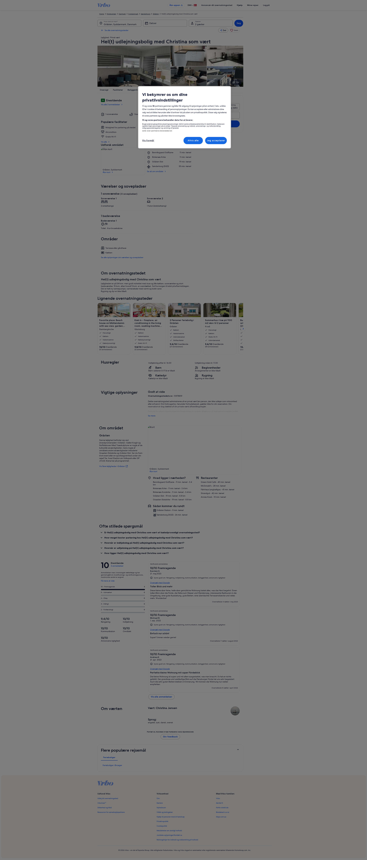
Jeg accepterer (216, 140)
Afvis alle (193, 140)
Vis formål (148, 140)
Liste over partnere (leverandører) (157, 131)
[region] (184, 117)
